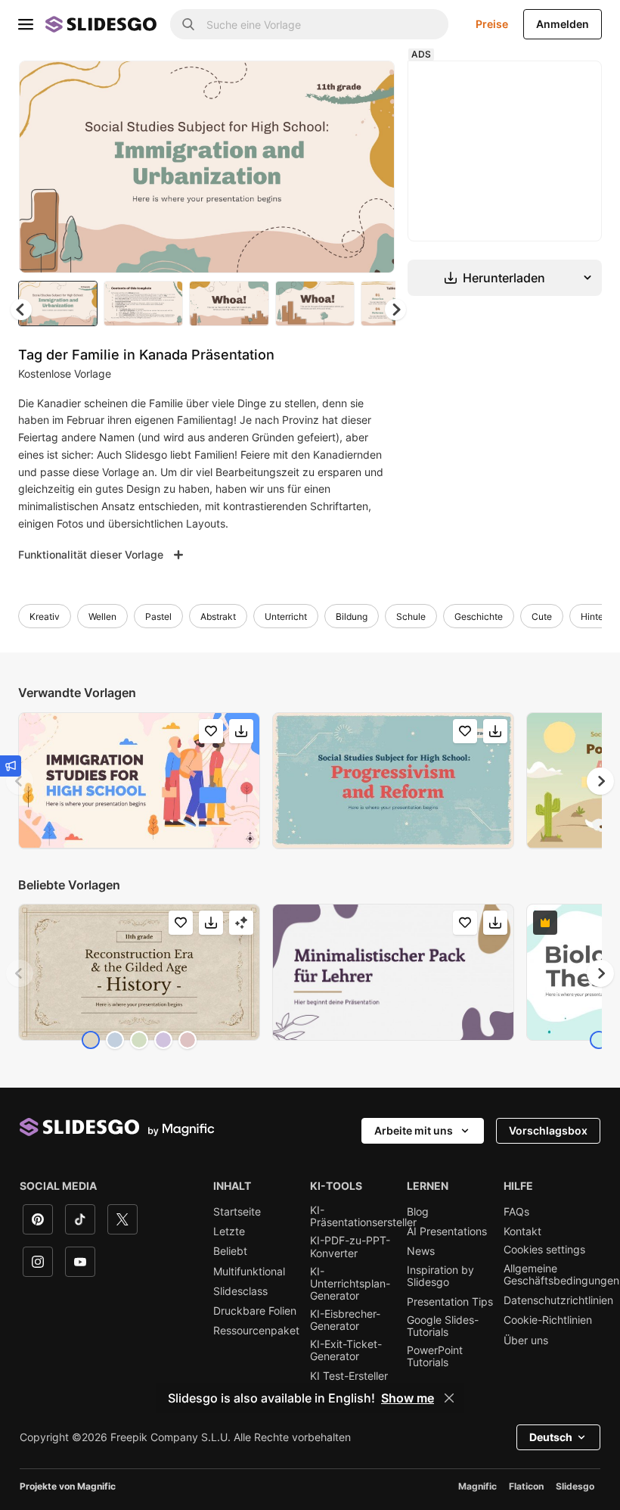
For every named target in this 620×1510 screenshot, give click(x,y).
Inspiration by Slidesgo (440, 1276)
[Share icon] (369, 85)
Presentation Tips (450, 1302)
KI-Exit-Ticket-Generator (346, 1350)
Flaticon (526, 1486)
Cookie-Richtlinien (548, 1320)
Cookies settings (544, 1250)
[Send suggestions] (10, 766)
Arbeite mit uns (413, 1130)
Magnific (477, 1486)
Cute (542, 616)
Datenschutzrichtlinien (558, 1300)
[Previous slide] (19, 781)
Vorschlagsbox (548, 1130)
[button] (395, 309)
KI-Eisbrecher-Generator (345, 1320)
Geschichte (478, 616)
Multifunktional (249, 1272)
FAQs (516, 1212)
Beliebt (230, 1251)
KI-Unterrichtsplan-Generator (350, 1284)
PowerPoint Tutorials (435, 1356)
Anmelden (562, 23)
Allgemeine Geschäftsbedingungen (561, 1274)
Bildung (351, 616)
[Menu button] (25, 24)
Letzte (229, 1231)
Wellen (102, 616)
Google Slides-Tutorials (443, 1326)
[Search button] (188, 24)
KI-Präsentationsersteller (363, 1216)
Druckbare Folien (254, 1311)
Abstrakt (218, 616)
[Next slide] (372, 166)
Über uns (526, 1340)
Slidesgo (575, 1486)
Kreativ (44, 616)
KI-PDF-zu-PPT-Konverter (350, 1246)
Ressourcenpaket (256, 1331)
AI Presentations (447, 1231)
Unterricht (286, 616)
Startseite (237, 1212)
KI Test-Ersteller (349, 1376)
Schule (411, 616)
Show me (407, 1398)
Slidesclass (240, 1291)
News (421, 1251)
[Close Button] (449, 1398)
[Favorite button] (330, 85)
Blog (418, 1212)
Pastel (158, 616)
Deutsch (550, 1437)
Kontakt (522, 1231)
